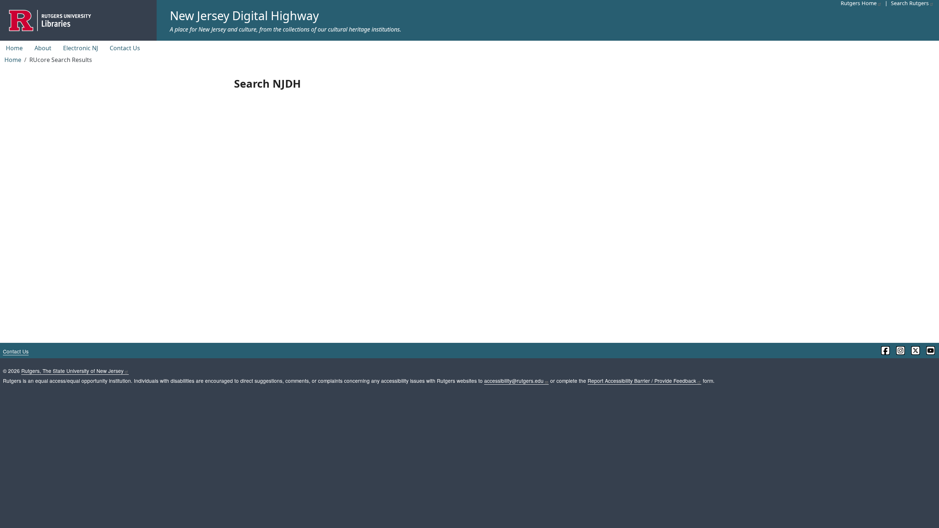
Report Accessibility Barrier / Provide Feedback (642, 380)
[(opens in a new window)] (885, 350)
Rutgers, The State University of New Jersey (72, 370)
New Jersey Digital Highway (244, 15)
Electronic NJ (80, 48)
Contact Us (125, 48)
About (42, 48)
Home (14, 48)
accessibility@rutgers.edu (514, 380)
